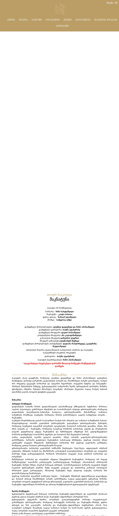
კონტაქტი (62, 26)
